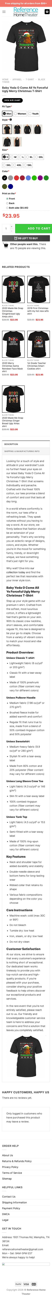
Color (5, 171)
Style (6, 119)
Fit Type (7, 106)
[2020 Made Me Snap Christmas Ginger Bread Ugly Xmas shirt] (13, 399)
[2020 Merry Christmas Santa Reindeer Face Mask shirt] (13, 344)
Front (12, 198)
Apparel (17, 79)
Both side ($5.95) (18, 207)
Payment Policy (11, 1208)
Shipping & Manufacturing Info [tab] (22, 451)
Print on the (9, 193)
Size (5, 149)
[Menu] (4, 11)
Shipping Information (14, 1202)
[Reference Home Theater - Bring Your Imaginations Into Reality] (26, 12)
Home (5, 79)
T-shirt (30, 79)
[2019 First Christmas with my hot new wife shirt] (39, 289)
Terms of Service (12, 1172)
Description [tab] (11, 444)
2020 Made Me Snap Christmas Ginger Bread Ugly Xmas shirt (12, 422)
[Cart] (47, 11)
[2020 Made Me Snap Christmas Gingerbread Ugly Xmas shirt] (13, 289)
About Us (7, 1155)
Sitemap (7, 1178)
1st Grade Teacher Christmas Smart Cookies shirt (36, 366)
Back (11, 203)
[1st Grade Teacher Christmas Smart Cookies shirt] (39, 344)
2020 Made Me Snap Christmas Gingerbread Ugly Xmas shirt (12, 312)
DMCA (6, 1214)
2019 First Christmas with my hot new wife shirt (38, 311)
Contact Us (8, 1196)
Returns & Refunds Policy (17, 1161)
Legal (5, 1219)
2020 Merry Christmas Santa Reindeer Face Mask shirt (12, 367)
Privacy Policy (10, 1167)
